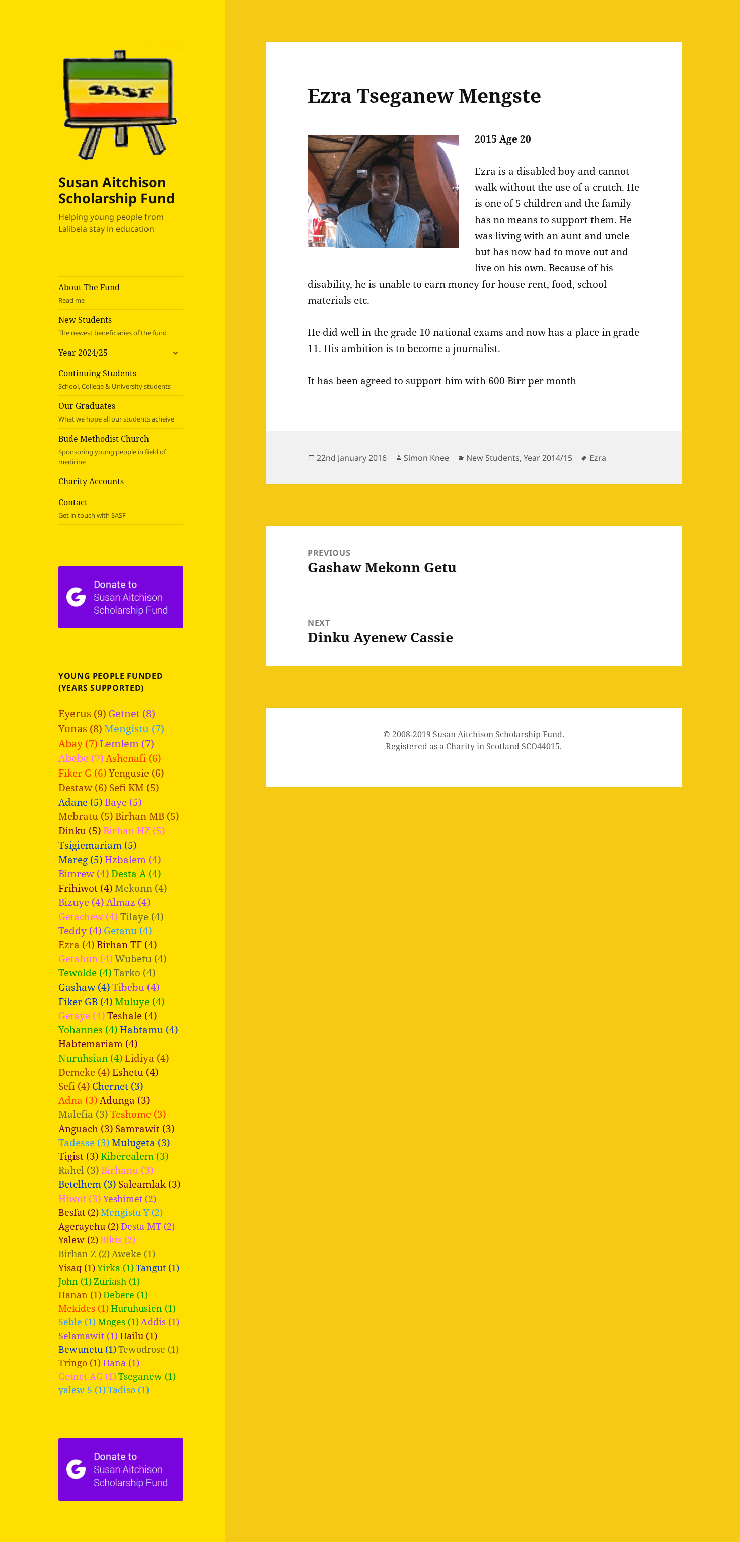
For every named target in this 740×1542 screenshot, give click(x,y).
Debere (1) (125, 1295)
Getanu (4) (128, 930)
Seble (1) (77, 1322)
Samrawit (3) (145, 1128)
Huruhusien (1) (143, 1308)
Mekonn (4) (141, 888)
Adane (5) (80, 802)
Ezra (597, 457)
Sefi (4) (74, 1086)
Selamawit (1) (88, 1335)
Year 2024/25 (83, 352)
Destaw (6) (82, 787)
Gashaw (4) (84, 986)
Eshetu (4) (135, 1072)
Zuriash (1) (117, 1281)
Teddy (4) (80, 930)
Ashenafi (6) (133, 758)
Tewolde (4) (85, 972)
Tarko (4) (135, 972)
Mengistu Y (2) (132, 1212)
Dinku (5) (79, 830)
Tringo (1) (79, 1363)
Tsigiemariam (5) (97, 845)
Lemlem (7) (127, 743)
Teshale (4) (132, 1015)
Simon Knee (426, 457)
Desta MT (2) (148, 1226)
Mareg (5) (80, 859)
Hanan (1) (79, 1295)
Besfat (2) (78, 1212)
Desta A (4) (136, 873)
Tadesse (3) (84, 1142)
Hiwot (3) (79, 1198)
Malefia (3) (83, 1114)
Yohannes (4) (88, 1029)
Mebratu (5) (85, 816)
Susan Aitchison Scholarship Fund (116, 190)
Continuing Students (114, 379)
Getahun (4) (85, 958)
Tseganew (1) (147, 1376)
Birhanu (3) (127, 1170)
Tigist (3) (78, 1156)
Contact (92, 508)
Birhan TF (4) (127, 944)
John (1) (75, 1281)
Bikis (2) (117, 1239)
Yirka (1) (115, 1267)
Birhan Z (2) (84, 1253)
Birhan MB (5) (147, 816)
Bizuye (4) (81, 902)
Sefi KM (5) (134, 787)
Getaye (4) (81, 1015)
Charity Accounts (91, 481)
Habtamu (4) (149, 1029)
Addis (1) (160, 1322)
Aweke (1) (133, 1254)
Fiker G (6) (82, 773)
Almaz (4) (128, 902)
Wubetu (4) (141, 958)
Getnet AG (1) (87, 1376)
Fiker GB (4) (85, 1001)
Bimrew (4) (83, 873)
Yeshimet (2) (129, 1198)
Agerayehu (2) (88, 1226)
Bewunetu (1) (87, 1349)
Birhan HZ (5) (134, 830)
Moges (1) (118, 1322)
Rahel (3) (78, 1170)
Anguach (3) (85, 1128)
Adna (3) (78, 1100)
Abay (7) (78, 743)
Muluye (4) (140, 1001)
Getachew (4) (88, 916)
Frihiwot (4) (85, 888)
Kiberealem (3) (135, 1156)
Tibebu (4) (136, 986)
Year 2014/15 (548, 457)
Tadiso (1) (128, 1390)
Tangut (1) (157, 1267)
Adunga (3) (125, 1100)
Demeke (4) (84, 1072)
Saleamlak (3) (149, 1184)
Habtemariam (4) (98, 1043)
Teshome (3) (138, 1114)
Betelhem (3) (87, 1184)
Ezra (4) (76, 944)
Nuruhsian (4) (90, 1058)
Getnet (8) (131, 713)
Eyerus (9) (82, 713)
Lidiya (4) (147, 1058)
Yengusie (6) (136, 773)
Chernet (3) (117, 1086)
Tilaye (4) (142, 916)
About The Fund (89, 293)
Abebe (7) (81, 758)
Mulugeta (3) (141, 1142)
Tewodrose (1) (148, 1349)
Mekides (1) (83, 1308)
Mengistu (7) (134, 728)
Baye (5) (123, 802)
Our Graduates (116, 412)
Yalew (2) (78, 1239)
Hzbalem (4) (133, 859)
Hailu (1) (138, 1335)
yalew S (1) (82, 1390)
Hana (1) (121, 1363)
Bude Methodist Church (112, 449)
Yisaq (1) (76, 1267)
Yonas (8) (80, 728)
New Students (112, 325)
